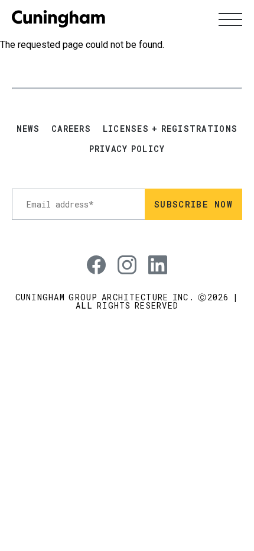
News (28, 129)
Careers (71, 129)
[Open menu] (230, 19)
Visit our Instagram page (123, 255)
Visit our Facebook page (92, 255)
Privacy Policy (127, 149)
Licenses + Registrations (170, 129)
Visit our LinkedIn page (153, 255)
